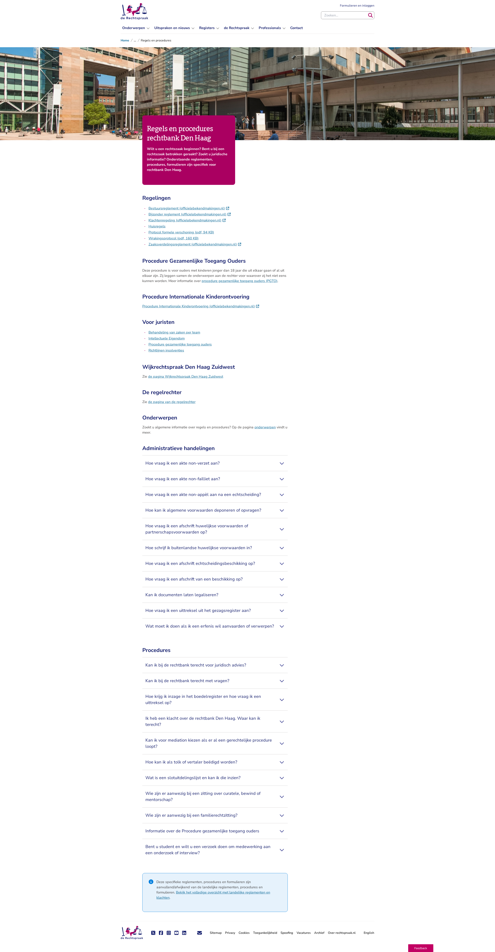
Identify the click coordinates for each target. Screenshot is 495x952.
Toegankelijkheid (265, 933)
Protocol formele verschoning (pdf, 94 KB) (181, 232)
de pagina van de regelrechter (171, 402)
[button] (420, 948)
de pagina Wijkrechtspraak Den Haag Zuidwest (185, 376)
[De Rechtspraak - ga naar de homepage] (134, 11)
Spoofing (287, 933)
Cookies (244, 933)
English (369, 933)
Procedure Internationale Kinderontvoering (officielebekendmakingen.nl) (200, 306)
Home (125, 40)
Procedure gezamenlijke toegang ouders (180, 344)
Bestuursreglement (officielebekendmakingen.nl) (189, 208)
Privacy (230, 933)
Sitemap (216, 933)
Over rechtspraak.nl (342, 933)
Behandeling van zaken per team (174, 332)
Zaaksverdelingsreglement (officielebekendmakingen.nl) (195, 244)
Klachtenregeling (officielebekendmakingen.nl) (187, 220)
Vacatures (303, 933)
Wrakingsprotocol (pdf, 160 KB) (173, 238)
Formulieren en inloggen (357, 5)
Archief (319, 933)
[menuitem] (136, 28)
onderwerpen (265, 427)
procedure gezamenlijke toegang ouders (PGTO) (239, 281)
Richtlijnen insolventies (166, 350)
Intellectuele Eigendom (166, 338)
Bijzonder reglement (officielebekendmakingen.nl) (189, 214)
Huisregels (157, 226)
